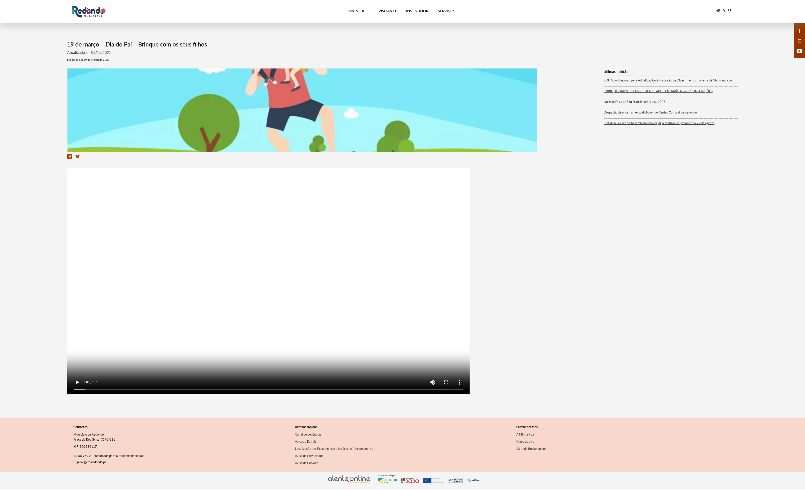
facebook (797, 35)
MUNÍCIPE (358, 11)
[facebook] (800, 30)
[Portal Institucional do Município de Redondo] (153, 11)
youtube (797, 55)
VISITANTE (387, 11)
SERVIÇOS (446, 11)
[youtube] (799, 50)
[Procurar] (730, 10)
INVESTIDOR (417, 11)
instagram (797, 45)
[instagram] (799, 40)
